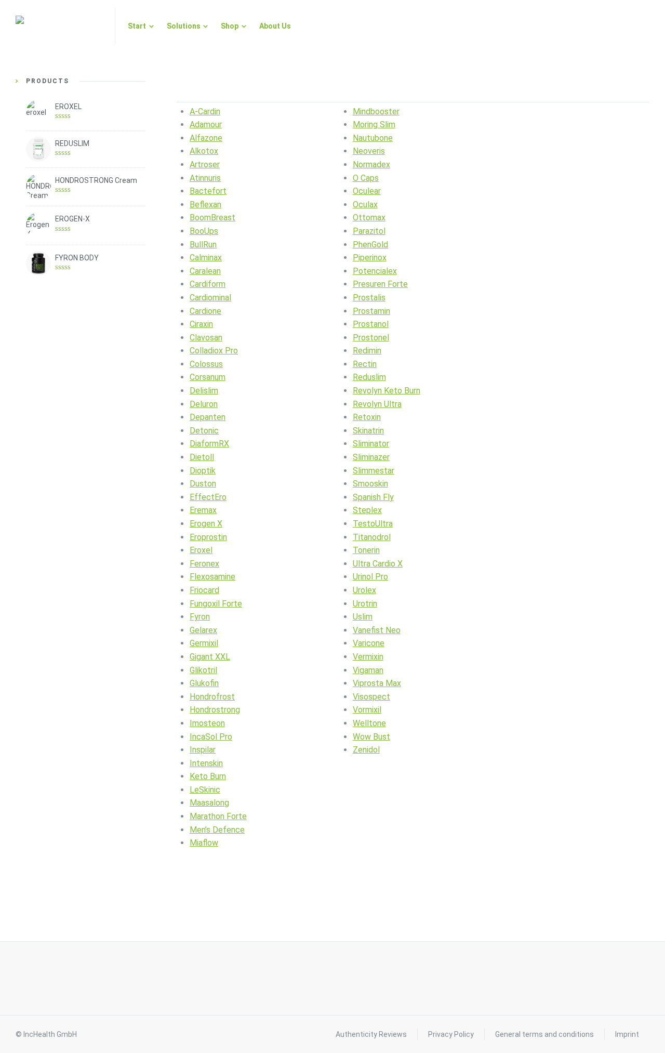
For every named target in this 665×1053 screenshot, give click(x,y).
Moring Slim (374, 124)
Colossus (206, 364)
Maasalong (209, 803)
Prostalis (369, 297)
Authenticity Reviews (371, 1034)
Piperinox (370, 257)
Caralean (205, 271)
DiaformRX (209, 444)
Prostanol (371, 324)
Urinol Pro (370, 577)
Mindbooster (376, 111)
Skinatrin (368, 431)
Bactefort (208, 191)
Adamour (206, 124)
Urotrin (365, 604)
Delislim (204, 391)
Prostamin (371, 311)
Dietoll (202, 457)
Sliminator (371, 444)
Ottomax (369, 217)
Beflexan (205, 204)
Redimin (367, 351)
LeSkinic (205, 790)
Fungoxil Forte (216, 604)
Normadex (371, 164)
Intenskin (206, 763)
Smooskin (370, 484)
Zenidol (366, 750)
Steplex (367, 510)
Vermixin (368, 657)
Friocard (204, 590)
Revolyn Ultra (377, 404)
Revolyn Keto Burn (386, 391)
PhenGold (370, 244)
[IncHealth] (59, 26)
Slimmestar (373, 471)
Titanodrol (372, 537)
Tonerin (366, 550)
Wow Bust (371, 737)
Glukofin (204, 683)
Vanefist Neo (377, 630)
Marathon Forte (218, 816)
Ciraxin (201, 324)
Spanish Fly (373, 497)
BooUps (204, 231)
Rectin (365, 364)
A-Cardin (205, 111)
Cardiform (207, 284)
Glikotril (203, 670)
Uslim (363, 617)
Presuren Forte (380, 284)
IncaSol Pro (211, 737)
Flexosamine (212, 577)
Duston (203, 484)
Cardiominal (210, 297)
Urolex (364, 590)
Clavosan (206, 338)
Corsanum (207, 377)
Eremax (203, 510)
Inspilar (203, 750)
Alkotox (204, 151)
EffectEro (208, 497)
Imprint (627, 1034)
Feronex (204, 564)
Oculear (367, 191)
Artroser (205, 164)
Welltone (369, 723)
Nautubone (373, 138)
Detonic (204, 431)
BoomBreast (212, 217)
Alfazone (206, 138)
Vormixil (367, 710)
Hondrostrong (215, 710)
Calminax (206, 257)
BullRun (203, 244)
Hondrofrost (212, 697)
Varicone (368, 643)
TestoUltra (373, 524)
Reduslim (369, 377)
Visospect (371, 697)
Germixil (204, 643)
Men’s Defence (217, 830)
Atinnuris (205, 178)
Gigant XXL (210, 657)
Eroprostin (208, 537)
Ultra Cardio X (378, 564)
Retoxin (367, 417)
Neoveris (369, 151)
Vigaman (368, 670)
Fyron (200, 617)
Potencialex (375, 271)
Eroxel (201, 550)
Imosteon (207, 723)
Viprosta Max (377, 683)
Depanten (207, 417)
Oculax (365, 204)
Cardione (205, 311)
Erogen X (206, 524)
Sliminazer (371, 457)
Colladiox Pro (214, 351)
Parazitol (369, 231)
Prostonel (371, 338)
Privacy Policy (451, 1034)
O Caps (366, 178)
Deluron (204, 404)
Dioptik (203, 471)
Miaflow (204, 843)
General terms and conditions (544, 1034)
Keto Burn (208, 776)
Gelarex (203, 630)
